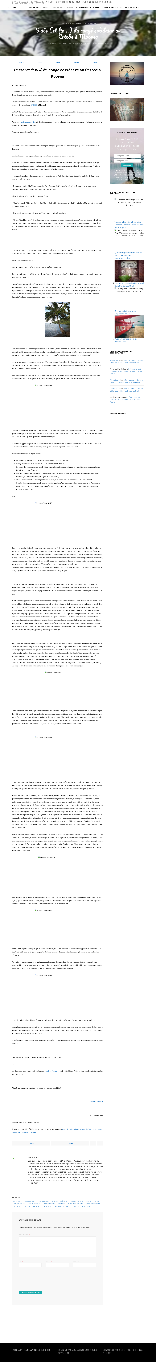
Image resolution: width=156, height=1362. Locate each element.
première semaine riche (28, 122)
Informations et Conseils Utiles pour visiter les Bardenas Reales (126, 371)
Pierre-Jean (52, 43)
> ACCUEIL (12, 7)
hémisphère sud (19, 1203)
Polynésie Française (93, 1203)
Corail (89, 1201)
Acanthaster (17, 1201)
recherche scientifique (22, 1206)
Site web (76, 1262)
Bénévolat (65, 1201)
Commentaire (24, 1235)
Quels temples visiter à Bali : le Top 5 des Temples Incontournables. (128, 255)
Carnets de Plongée (67, 23)
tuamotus (75, 1206)
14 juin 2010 (62, 43)
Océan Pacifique (34, 1203)
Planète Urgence (49, 1203)
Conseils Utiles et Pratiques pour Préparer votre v (80, 1129)
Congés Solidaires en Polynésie (85, 23)
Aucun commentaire (75, 43)
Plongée (62, 1203)
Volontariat (87, 1206)
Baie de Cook (44, 1201)
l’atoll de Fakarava (51, 1071)
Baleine (55, 1201)
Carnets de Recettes (112, 7)
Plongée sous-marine (75, 1203)
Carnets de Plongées (63, 7)
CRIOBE (34, 105)
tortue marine (47, 1206)
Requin (36, 1206)
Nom (21, 1262)
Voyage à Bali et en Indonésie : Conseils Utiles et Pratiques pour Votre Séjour (129, 225)
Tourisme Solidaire (62, 1206)
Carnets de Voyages (38, 7)
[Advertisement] (57, 1321)
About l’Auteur (132, 7)
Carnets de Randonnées (87, 7)
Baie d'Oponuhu (31, 1201)
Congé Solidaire (77, 1201)
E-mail (48, 1262)
